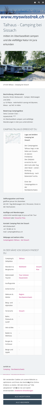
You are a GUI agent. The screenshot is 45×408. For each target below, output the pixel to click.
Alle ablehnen (22, 402)
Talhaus (22, 258)
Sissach (21, 311)
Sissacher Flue (20, 218)
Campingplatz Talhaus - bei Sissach (16, 240)
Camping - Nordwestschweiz (13, 369)
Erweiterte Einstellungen (24, 391)
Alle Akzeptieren (22, 396)
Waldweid (6, 218)
